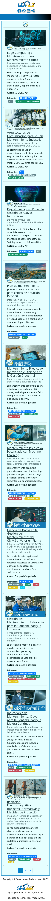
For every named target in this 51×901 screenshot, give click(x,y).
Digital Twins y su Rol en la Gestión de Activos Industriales (25, 212)
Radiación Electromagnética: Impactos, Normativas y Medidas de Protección (23, 807)
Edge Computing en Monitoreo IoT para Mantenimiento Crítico (22, 56)
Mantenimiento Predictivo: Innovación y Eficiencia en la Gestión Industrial (25, 371)
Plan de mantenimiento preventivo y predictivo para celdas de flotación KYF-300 (23, 291)
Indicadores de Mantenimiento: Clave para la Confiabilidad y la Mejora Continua (24, 718)
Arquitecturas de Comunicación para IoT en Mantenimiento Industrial (25, 135)
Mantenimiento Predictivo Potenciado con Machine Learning (25, 451)
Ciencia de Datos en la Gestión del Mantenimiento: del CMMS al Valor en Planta (24, 535)
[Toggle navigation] (25, 17)
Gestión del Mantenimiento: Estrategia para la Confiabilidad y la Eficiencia (25, 624)
